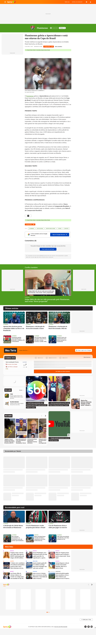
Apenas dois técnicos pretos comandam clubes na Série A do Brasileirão (13, 328)
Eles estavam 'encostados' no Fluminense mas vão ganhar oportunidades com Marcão (17, 538)
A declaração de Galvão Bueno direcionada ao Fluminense (13, 526)
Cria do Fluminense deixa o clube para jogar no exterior (58, 526)
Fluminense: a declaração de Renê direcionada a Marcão (58, 327)
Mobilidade (58, 571)
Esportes (66, 228)
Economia (35, 571)
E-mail (86, 2)
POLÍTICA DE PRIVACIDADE (60, 626)
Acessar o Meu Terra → (24, 350)
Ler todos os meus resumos (63, 371)
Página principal (11, 2)
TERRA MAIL (67, 2)
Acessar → (21, 390)
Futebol (60, 228)
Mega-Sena (35, 561)
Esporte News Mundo (50, 228)
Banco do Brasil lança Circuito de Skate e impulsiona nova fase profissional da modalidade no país (39, 538)
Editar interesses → (88, 357)
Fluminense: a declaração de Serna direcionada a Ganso (35, 327)
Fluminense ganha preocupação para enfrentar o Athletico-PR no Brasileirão (18, 339)
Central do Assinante (77, 2)
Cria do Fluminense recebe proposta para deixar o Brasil (35, 526)
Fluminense (42, 28)
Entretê (11, 571)
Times (61, 28)
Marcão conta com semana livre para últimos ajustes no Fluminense (61, 339)
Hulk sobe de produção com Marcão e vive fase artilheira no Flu (63, 538)
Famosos (12, 550)
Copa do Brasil (40, 228)
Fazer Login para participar (48, 249)
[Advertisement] (82, 339)
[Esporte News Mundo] (28, 216)
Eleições (12, 561)
